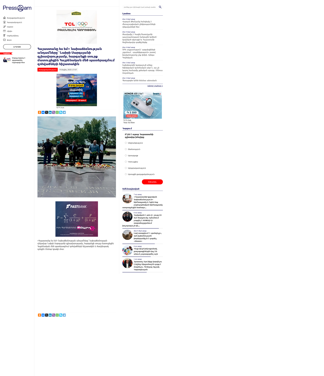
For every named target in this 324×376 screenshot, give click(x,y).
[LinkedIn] (50, 112)
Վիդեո (9, 31)
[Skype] (60, 112)
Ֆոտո (9, 40)
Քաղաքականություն (16, 18)
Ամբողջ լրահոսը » (155, 86)
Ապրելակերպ (12, 36)
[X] (46, 112)
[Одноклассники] (39, 112)
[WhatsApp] (57, 112)
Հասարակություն (14, 22)
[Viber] (53, 112)
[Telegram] (64, 112)
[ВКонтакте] (43, 112)
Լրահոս (17, 47)
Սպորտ (10, 27)
